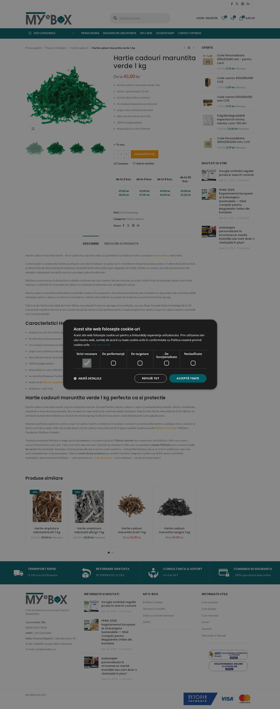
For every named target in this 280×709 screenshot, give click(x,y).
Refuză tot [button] (150, 378)
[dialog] (140, 354)
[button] (87, 378)
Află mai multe (100, 345)
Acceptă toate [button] (188, 378)
